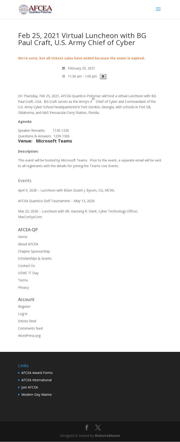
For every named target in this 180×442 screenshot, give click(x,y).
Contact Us (26, 265)
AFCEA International (36, 380)
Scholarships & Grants (35, 258)
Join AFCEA (29, 387)
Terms (23, 280)
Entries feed (27, 321)
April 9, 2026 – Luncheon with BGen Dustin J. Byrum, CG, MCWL (66, 190)
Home (22, 236)
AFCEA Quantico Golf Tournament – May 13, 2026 (56, 201)
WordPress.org (29, 335)
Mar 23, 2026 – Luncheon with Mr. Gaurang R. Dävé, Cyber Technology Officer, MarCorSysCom (78, 214)
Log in (22, 313)
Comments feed (30, 328)
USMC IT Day (28, 273)
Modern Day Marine (36, 394)
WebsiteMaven (107, 435)
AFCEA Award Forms (37, 372)
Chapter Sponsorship (34, 251)
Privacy (23, 287)
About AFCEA (28, 244)
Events (24, 180)
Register (24, 306)
